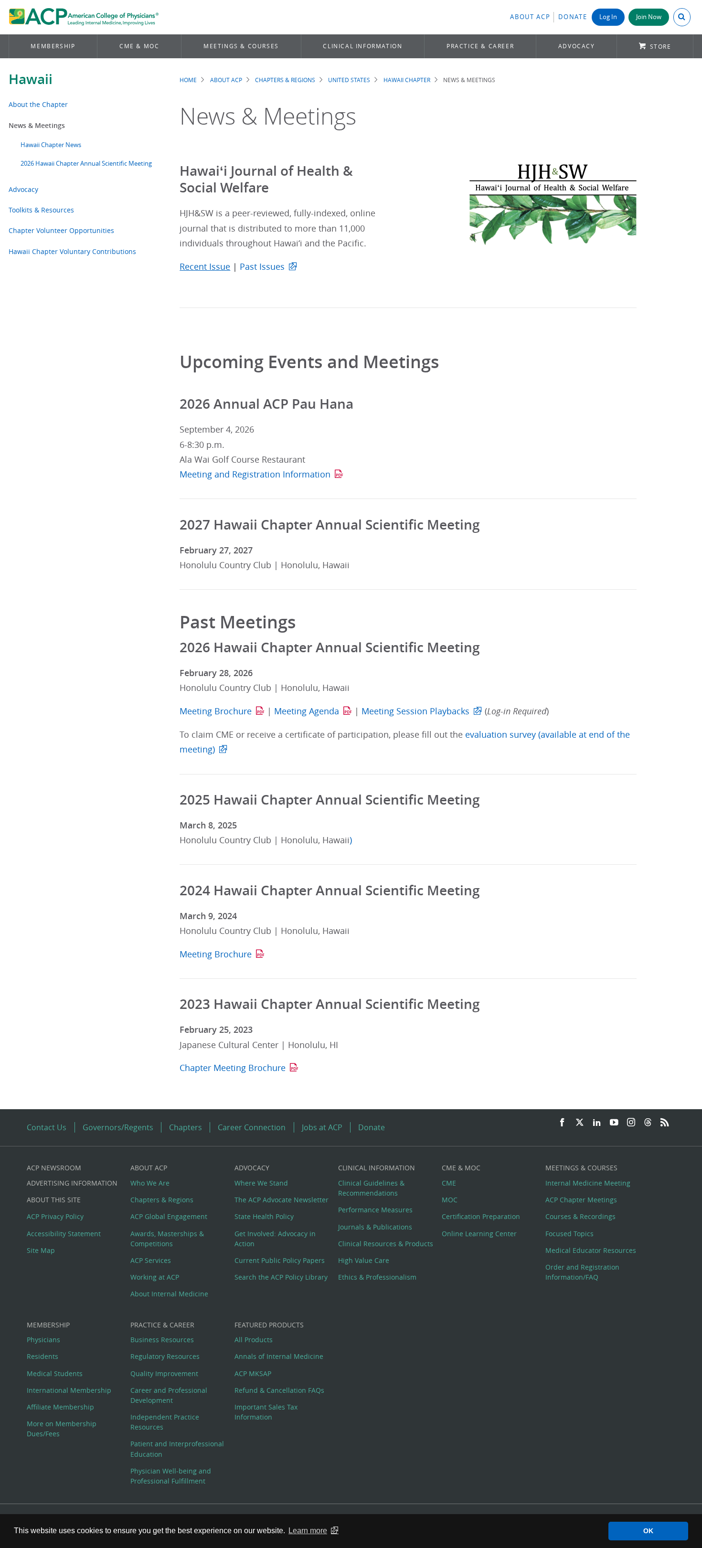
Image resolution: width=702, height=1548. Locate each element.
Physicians (43, 1339)
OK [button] (648, 1531)
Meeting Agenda (306, 711)
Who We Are (150, 1183)
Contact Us (46, 1127)
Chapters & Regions (285, 80)
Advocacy (576, 46)
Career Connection (252, 1127)
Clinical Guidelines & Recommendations (371, 1188)
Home (188, 80)
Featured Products (269, 1324)
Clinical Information (362, 46)
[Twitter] (579, 1122)
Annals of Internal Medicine (278, 1356)
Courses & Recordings (580, 1216)
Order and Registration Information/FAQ (582, 1272)
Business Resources (162, 1339)
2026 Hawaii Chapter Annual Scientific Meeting (86, 163)
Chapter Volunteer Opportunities (61, 230)
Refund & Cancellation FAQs (279, 1390)
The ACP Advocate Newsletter (281, 1199)
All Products (253, 1339)
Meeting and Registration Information (255, 474)
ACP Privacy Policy (55, 1216)
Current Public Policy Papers (279, 1260)
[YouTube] (614, 1122)
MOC (449, 1199)
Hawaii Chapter (406, 80)
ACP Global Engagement (168, 1216)
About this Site (54, 1199)
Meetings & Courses (241, 46)
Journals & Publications (375, 1226)
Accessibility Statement (64, 1233)
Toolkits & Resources (41, 209)
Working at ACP (154, 1277)
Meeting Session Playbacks (415, 711)
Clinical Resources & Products (385, 1243)
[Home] (84, 17)
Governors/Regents (118, 1127)
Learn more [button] (307, 1531)
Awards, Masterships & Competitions (167, 1238)
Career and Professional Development (168, 1395)
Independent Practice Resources (164, 1421)
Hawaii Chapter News (51, 145)
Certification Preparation (481, 1216)
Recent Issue (205, 266)
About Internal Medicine (169, 1293)
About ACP (530, 17)
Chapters (185, 1127)
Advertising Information (72, 1183)
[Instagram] (631, 1122)
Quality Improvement (164, 1373)
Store (660, 46)
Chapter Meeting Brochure (233, 1067)
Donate (572, 17)
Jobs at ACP (322, 1127)
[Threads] (647, 1122)
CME (449, 1183)
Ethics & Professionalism (377, 1277)
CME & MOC (139, 46)
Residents (42, 1356)
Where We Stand (261, 1183)
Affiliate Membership (60, 1406)
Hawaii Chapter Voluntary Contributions (72, 251)
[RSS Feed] (664, 1122)
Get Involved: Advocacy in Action (275, 1238)
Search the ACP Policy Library (281, 1277)
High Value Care (363, 1260)
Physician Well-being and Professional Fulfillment (170, 1475)
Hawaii (31, 79)
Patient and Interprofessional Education (177, 1448)
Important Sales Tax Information (266, 1411)
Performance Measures (375, 1209)
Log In (608, 17)
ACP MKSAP (252, 1373)
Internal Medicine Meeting (587, 1183)
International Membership (69, 1390)
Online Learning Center (479, 1233)
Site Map (41, 1250)
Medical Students (55, 1373)
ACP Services (150, 1260)
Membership (53, 46)
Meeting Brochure (216, 711)
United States (349, 80)
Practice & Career (480, 46)
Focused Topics (569, 1233)
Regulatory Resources (165, 1356)
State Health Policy (264, 1216)
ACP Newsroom (54, 1167)
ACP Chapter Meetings (581, 1199)
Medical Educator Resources (590, 1250)
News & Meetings (37, 125)
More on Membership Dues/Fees (61, 1428)
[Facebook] (562, 1122)
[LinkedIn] (597, 1122)
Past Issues (262, 266)
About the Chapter (38, 104)
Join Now (648, 17)
